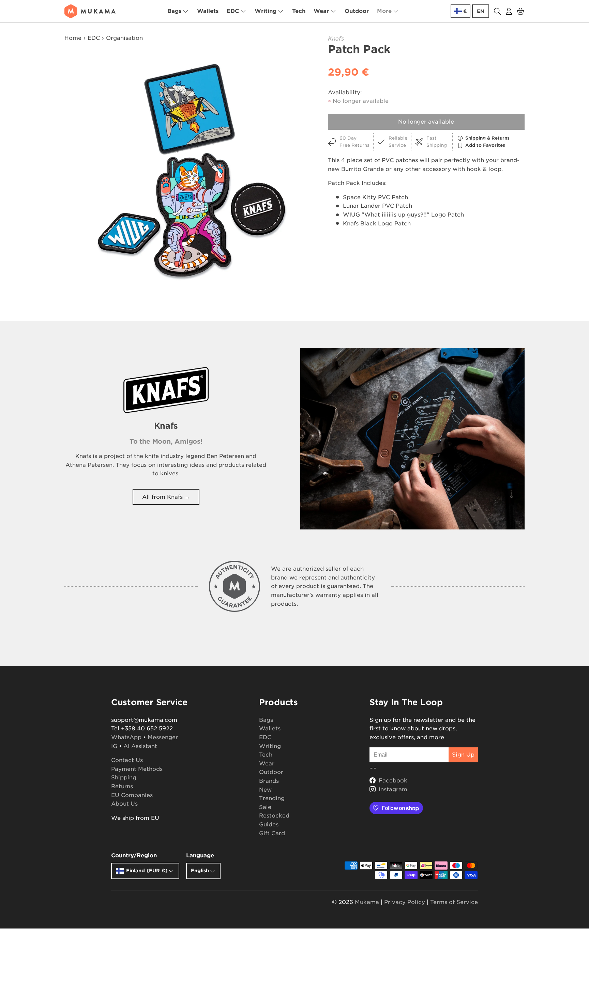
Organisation (124, 38)
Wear (321, 11)
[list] (191, 172)
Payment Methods (137, 769)
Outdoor (357, 11)
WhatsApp (126, 737)
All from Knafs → (166, 497)
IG (114, 746)
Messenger (163, 737)
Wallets (207, 11)
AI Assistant (140, 746)
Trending (272, 798)
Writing (265, 11)
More (384, 11)
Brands (269, 781)
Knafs (336, 38)
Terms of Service (454, 902)
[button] (520, 11)
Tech (298, 11)
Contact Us (127, 760)
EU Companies (132, 795)
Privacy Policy (404, 902)
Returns (122, 786)
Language (200, 855)
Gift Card (272, 833)
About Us (124, 803)
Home (72, 38)
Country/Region (134, 855)
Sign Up (463, 754)
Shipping (123, 777)
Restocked (274, 815)
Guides (268, 824)
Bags (174, 11)
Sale (265, 807)
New (265, 790)
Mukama (367, 902)
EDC (233, 11)
